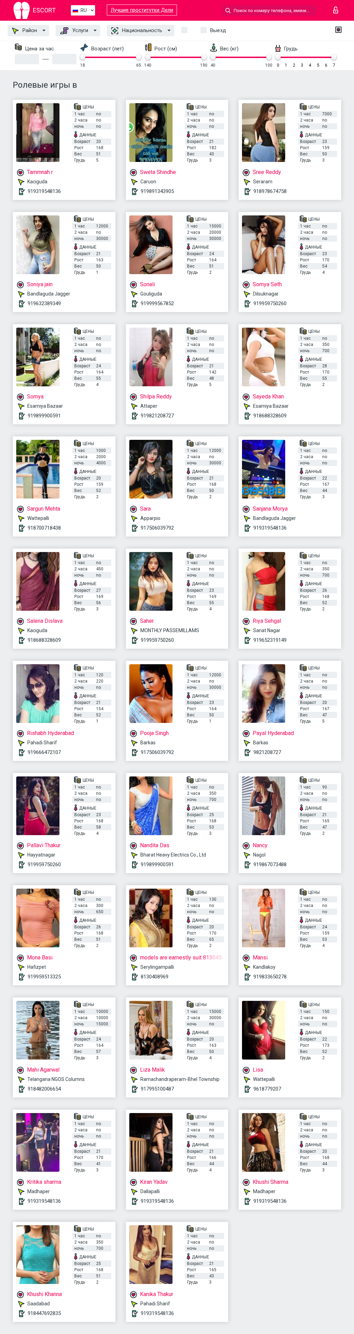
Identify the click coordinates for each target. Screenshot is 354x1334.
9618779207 (267, 1089)
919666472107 (44, 752)
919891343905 (157, 191)
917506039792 (157, 528)
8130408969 (154, 977)
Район (29, 30)
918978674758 (270, 191)
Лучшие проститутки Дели (142, 10)
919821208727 (157, 416)
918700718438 (44, 528)
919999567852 (157, 303)
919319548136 (44, 191)
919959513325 (44, 977)
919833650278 (270, 977)
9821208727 (267, 752)
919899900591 (44, 416)
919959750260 (270, 303)
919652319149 (270, 640)
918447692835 (44, 1313)
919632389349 (44, 303)
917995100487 (157, 1089)
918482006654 (44, 1089)
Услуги (79, 30)
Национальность (141, 30)
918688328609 (270, 416)
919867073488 (270, 864)
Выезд (218, 30)
